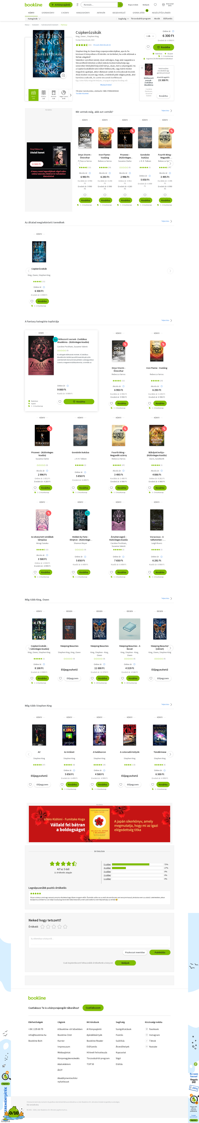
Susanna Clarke (125, 161)
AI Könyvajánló (62, 4)
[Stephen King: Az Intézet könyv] (69, 735)
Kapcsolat (121, 1052)
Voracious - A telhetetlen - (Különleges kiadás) (157, 538)
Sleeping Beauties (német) (160, 647)
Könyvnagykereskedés (69, 1058)
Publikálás (160, 952)
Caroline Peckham (65, 346)
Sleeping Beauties (69, 645)
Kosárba (165, 47)
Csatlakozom (93, 1007)
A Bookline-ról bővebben (70, 1029)
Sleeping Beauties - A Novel (129, 647)
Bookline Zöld (65, 1034)
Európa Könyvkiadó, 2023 (85, 40)
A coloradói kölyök (129, 751)
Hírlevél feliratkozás (97, 1052)
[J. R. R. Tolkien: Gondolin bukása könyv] (145, 137)
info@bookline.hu (37, 1034)
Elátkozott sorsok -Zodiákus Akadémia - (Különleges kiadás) (73, 341)
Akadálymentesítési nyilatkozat (67, 1080)
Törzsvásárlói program (141, 19)
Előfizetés (167, 19)
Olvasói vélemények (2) (102, 45)
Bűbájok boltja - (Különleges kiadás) (157, 454)
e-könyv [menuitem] (65, 12)
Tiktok (152, 1040)
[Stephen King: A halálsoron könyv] (99, 735)
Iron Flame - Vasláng (105, 156)
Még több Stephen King (38, 705)
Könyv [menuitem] (31, 12)
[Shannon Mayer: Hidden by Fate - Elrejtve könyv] (80, 519)
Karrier (61, 1040)
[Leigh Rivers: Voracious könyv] (156, 519)
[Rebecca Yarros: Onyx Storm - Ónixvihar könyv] (84, 137)
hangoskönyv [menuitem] (83, 12)
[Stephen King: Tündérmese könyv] (160, 735)
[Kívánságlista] (155, 4)
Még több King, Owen (37, 599)
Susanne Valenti (81, 346)
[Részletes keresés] (77, 4)
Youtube (153, 1046)
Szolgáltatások (123, 1029)
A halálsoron (99, 751)
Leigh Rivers (157, 543)
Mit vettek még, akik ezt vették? (94, 111)
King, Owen (33, 275)
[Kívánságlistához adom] (148, 46)
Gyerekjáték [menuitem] (140, 11)
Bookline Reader (95, 1040)
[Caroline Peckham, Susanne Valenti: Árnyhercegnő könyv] (118, 519)
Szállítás (120, 1040)
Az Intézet (69, 751)
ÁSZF (60, 1069)
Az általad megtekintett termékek (44, 222)
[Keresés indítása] (120, 4)
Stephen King (44, 275)
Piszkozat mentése (135, 952)
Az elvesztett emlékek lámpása (42, 538)
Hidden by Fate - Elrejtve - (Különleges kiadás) (80, 538)
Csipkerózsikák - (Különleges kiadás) (39, 647)
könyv (85, 120)
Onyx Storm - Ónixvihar (85, 156)
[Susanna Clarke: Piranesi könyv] (125, 137)
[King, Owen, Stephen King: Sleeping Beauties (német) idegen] (160, 628)
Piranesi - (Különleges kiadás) (125, 156)
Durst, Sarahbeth (156, 458)
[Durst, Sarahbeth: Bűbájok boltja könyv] (156, 435)
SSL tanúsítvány (33, 1105)
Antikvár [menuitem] (101, 12)
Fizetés (119, 1034)
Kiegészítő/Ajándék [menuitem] (161, 12)
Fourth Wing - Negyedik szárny (165, 156)
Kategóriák (33, 18)
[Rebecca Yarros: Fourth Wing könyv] (165, 137)
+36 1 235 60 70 (35, 1029)
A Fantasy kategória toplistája (42, 321)
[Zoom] (63, 75)
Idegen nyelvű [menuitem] (119, 12)
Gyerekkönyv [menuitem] (48, 12)
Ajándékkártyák (94, 1034)
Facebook (154, 1029)
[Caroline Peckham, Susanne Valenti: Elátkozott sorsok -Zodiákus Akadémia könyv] (41, 355)
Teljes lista (165, 110)
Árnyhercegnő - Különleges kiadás (118, 538)
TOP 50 (90, 1064)
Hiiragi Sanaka (42, 543)
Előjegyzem (72, 678)
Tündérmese (160, 751)
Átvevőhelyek (122, 1046)
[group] (33, 95)
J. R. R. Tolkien (145, 161)
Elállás (119, 1064)
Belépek (146, 5)
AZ (39, 751)
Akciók (157, 19)
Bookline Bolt (35, 1040)
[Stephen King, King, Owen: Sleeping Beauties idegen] (69, 628)
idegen (69, 611)
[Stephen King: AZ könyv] (39, 735)
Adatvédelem (64, 1064)
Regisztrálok (133, 5)
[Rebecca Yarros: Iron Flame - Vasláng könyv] (104, 137)
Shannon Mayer (80, 543)
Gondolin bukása (145, 156)
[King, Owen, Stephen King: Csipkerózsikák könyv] (48, 53)
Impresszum (64, 1046)
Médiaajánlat (64, 1052)
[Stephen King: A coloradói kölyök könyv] (129, 735)
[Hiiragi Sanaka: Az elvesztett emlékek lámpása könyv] (42, 519)
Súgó (118, 1058)
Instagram (154, 1034)
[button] (70, 95)
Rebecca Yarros (85, 161)
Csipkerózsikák (39, 268)
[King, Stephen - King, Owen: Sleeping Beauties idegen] (99, 628)
